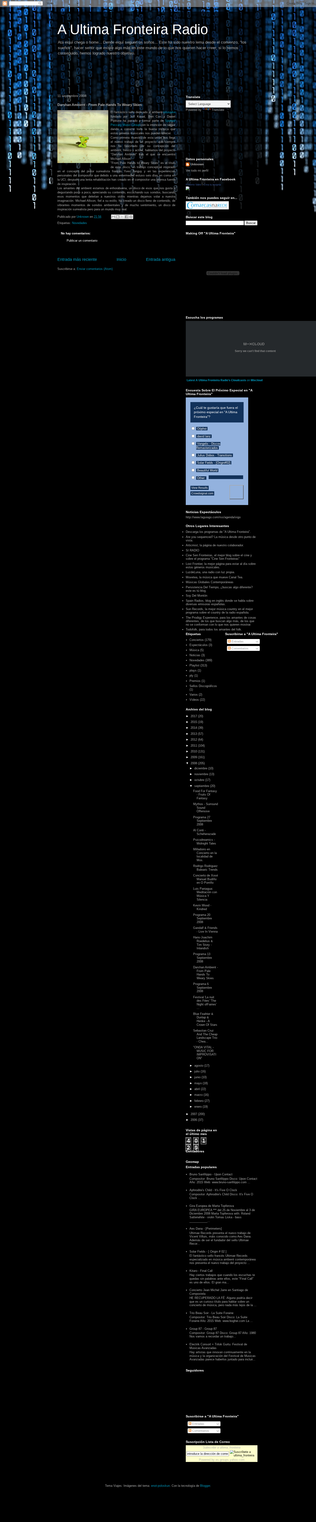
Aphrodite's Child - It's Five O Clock (213, 1190)
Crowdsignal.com (202, 493)
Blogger (205, 1485)
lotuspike (169, 112)
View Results (199, 487)
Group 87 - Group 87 (203, 1328)
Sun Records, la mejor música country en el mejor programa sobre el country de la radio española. (219, 610)
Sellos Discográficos (203, 686)
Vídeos (194, 699)
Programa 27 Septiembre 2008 (202, 820)
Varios (193, 694)
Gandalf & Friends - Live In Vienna (205, 929)
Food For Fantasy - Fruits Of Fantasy (205, 794)
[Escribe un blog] (117, 216)
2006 (194, 1120)
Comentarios (239, 648)
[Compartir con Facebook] (126, 216)
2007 (194, 1114)
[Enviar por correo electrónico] (113, 216)
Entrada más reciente (77, 259)
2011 (194, 745)
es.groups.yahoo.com (230, 1459)
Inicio (121, 259)
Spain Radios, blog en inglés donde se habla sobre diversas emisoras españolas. (220, 602)
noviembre (201, 774)
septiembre (202, 786)
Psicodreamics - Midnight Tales (204, 841)
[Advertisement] (139, 75)
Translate (218, 110)
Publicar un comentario (82, 240)
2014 (194, 727)
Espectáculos (198, 645)
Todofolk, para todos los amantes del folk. (214, 629)
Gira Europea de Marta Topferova (211, 1206)
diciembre (201, 768)
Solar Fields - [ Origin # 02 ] (207, 1251)
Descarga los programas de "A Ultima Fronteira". (218, 532)
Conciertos (196, 640)
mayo (198, 1083)
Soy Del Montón (196, 595)
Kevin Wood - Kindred (202, 907)
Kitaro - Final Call (201, 1271)
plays (193, 670)
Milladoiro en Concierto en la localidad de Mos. (205, 854)
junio (197, 1077)
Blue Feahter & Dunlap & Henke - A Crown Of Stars (205, 1019)
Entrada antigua (160, 259)
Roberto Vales (193, 184)
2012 (194, 739)
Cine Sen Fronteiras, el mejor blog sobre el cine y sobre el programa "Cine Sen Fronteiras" (219, 556)
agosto (199, 1065)
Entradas (237, 641)
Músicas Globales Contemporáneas (209, 582)
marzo (199, 1095)
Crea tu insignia (212, 184)
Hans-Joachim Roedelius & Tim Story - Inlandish (203, 943)
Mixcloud (257, 380)
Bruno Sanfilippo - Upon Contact (210, 1174)
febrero (199, 1101)
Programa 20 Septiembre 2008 (202, 918)
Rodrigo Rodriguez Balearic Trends (205, 867)
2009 (194, 757)
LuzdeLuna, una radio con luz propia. (210, 572)
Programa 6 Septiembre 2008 (202, 987)
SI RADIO (192, 550)
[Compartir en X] (122, 216)
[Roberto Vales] (187, 189)
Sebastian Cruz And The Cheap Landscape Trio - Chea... (205, 1036)
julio (197, 1071)
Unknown (197, 164)
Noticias (194, 655)
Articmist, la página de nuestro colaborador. (215, 545)
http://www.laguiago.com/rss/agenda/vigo (213, 517)
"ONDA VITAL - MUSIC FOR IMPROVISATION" (204, 1053)
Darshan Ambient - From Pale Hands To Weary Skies (205, 973)
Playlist (194, 665)
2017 (194, 716)
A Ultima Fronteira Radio (132, 29)
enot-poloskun (160, 1485)
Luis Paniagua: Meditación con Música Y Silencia (205, 894)
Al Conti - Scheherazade (204, 832)
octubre (199, 780)
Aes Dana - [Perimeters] (205, 1228)
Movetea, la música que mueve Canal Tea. (214, 577)
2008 (194, 763)
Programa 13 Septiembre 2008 (202, 957)
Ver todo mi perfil (197, 170)
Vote (236, 492)
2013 (194, 733)
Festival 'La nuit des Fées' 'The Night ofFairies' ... (205, 1002)
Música (194, 650)
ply (191, 675)
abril (197, 1089)
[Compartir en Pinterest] (131, 216)
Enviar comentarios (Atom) (95, 269)
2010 (194, 751)
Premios (195, 681)
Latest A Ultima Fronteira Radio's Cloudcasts (216, 380)
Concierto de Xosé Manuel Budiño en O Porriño (205, 879)
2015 (194, 722)
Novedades (79, 223)
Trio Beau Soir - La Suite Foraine (211, 1313)
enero (198, 1106)
